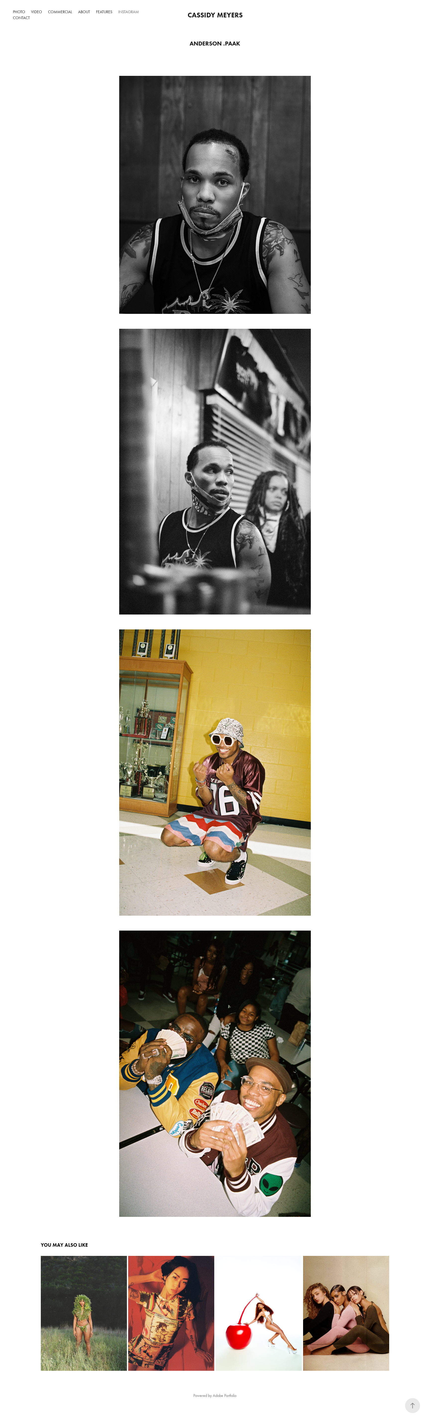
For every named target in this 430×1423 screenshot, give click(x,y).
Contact (21, 17)
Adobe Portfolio (224, 1395)
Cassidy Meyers (215, 15)
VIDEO (36, 11)
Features (104, 11)
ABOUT (84, 11)
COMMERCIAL (60, 11)
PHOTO (19, 11)
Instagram (128, 11)
